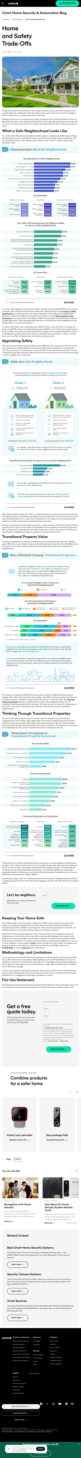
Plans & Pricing (34, 1373)
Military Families (18, 1387)
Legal (24, 1430)
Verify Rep (16, 1390)
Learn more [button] (16, 1265)
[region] (26, 1449)
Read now (8, 1221)
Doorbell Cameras (19, 1348)
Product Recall (31, 1430)
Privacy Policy (64, 1041)
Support (15, 1377)
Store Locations (55, 1348)
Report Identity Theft (20, 1413)
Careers (52, 1354)
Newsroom (53, 1351)
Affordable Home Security (21, 1357)
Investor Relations (56, 1364)
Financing (36, 1344)
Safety (17, 1159)
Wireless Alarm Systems (21, 1360)
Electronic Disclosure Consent (54, 1028)
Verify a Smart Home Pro (20, 1406)
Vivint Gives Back (55, 1357)
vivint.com (25, 948)
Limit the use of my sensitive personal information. (38, 1431)
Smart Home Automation (21, 1354)
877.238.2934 (7, 948)
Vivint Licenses (41, 1430)
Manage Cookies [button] (21, 1450)
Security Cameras (18, 1344)
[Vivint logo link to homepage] (11, 3)
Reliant (35, 1361)
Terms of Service (52, 1041)
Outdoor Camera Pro (20, 1351)
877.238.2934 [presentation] (69, 3)
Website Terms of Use (51, 1430)
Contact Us (16, 1380)
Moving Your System (19, 1383)
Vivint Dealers (37, 1358)
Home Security (17, 19)
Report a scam (19, 1420)
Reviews (52, 1344)
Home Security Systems (20, 1341)
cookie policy (23, 1449)
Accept (40, 1449)
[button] (3, 3)
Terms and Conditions (7, 1430)
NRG (34, 1364)
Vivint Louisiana (38, 1355)
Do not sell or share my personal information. (13, 1431)
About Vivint (54, 1341)
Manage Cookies (18, 1393)
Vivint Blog (5, 19)
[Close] (8, 1449)
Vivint (33, 943)
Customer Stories (55, 1360)
